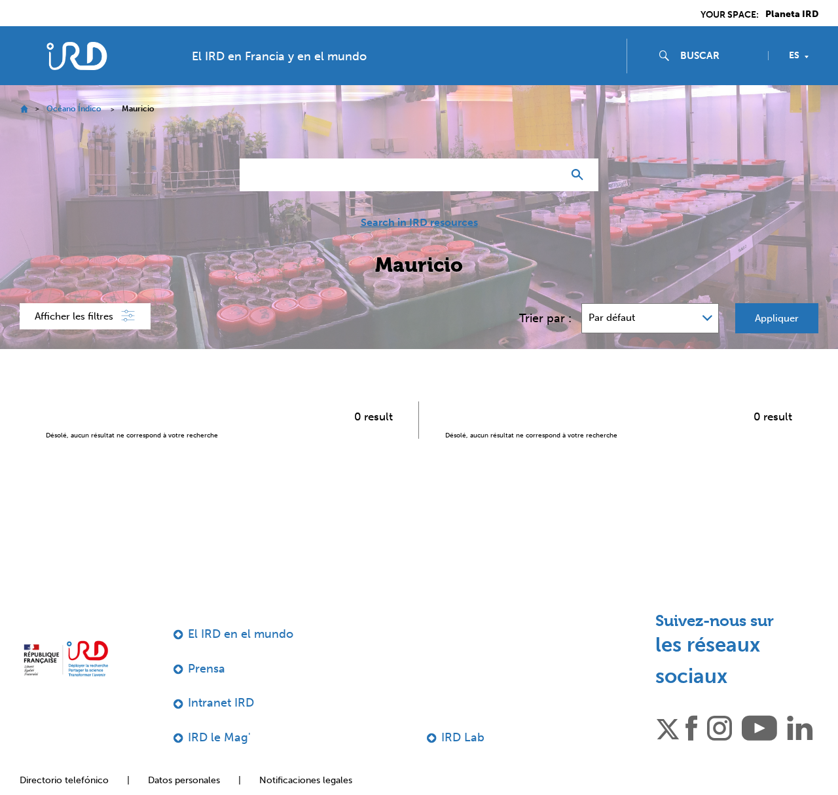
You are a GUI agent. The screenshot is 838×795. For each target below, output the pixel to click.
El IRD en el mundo (240, 634)
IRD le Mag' (219, 737)
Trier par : (545, 318)
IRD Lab (462, 737)
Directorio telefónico (64, 780)
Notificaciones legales (305, 780)
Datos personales (184, 780)
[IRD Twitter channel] (667, 727)
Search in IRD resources (419, 222)
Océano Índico (73, 108)
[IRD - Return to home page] (77, 56)
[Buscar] (580, 174)
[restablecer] (547, 174)
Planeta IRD (791, 14)
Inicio (24, 109)
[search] (718, 56)
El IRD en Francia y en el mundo (279, 56)
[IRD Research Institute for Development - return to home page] (66, 658)
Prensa (206, 669)
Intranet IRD (221, 703)
